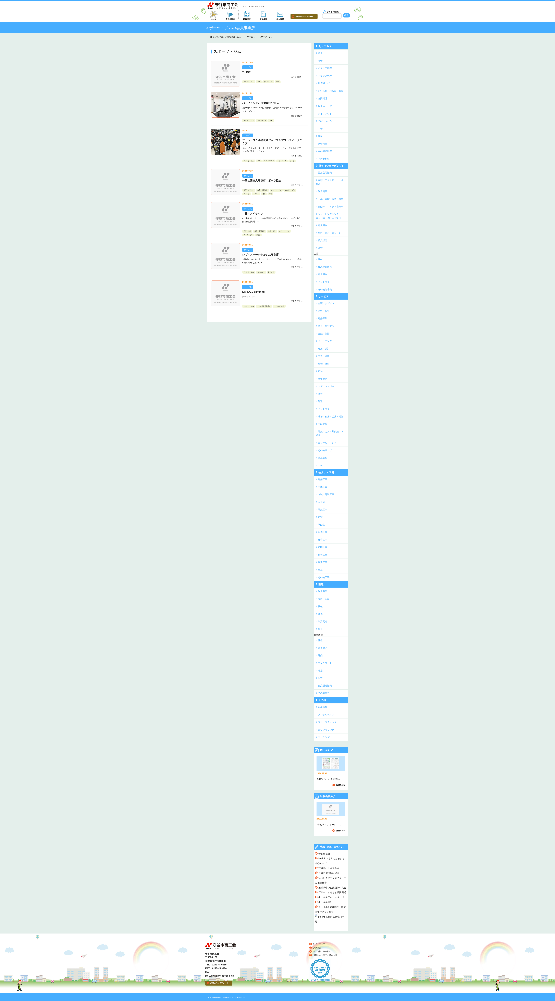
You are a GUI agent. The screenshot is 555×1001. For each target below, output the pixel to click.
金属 (320, 614)
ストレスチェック (327, 722)
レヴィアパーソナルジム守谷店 (260, 254)
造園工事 (322, 547)
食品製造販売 (325, 151)
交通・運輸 (324, 356)
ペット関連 (324, 282)
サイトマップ (319, 944)
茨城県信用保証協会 (328, 873)
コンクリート (325, 663)
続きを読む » (297, 77)
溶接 (320, 670)
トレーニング (268, 82)
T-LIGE (246, 72)
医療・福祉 (247, 231)
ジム (258, 82)
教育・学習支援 (262, 190)
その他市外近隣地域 (263, 306)
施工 (320, 570)
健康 (263, 194)
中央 (277, 82)
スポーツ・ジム (266, 37)
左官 (320, 517)
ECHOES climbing (253, 291)
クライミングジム (250, 296)
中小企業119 (324, 902)
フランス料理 (325, 76)
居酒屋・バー (325, 83)
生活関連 (322, 621)
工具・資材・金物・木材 (330, 199)
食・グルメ (324, 46)
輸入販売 (322, 240)
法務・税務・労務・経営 (330, 416)
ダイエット (261, 272)
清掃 (320, 394)
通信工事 (322, 555)
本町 (271, 120)
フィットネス (261, 120)
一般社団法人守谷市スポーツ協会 (261, 180)
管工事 (321, 502)
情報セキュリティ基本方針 (325, 955)
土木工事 (322, 487)
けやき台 (271, 272)
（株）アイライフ (252, 213)
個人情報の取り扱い (322, 951)
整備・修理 (271, 231)
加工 (320, 629)
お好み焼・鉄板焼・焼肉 (330, 91)
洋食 (320, 61)
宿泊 (320, 371)
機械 (320, 259)
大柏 (270, 194)
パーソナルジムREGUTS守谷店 (260, 103)
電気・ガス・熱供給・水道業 (329, 433)
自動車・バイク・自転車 (330, 206)
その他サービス (290, 190)
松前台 (258, 235)
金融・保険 (324, 333)
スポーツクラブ (269, 161)
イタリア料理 (325, 68)
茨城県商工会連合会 (328, 868)
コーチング (324, 737)
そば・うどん (325, 121)
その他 (322, 700)
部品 (320, 655)
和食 (320, 53)
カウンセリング (326, 729)
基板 (320, 640)
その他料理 (324, 159)
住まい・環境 (326, 472)
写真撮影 (322, 458)
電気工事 (322, 509)
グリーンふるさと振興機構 (332, 892)
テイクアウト (325, 113)
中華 (320, 128)
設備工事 (322, 532)
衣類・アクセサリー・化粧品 (329, 182)
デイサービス (248, 235)
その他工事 (324, 577)
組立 (320, 678)
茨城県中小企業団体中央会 (332, 887)
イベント (256, 194)
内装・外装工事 (326, 494)
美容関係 (322, 424)
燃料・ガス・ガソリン (329, 233)
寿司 (320, 136)
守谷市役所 (324, 853)
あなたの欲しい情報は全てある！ (228, 37)
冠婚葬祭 (322, 318)
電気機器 (322, 225)
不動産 (321, 524)
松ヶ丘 (292, 161)
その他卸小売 (325, 289)
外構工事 (322, 539)
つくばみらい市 (279, 306)
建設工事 (322, 562)
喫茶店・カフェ (326, 106)
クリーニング (325, 341)
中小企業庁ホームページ (331, 897)
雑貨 (320, 248)
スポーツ (246, 194)
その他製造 (324, 693)
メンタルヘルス (326, 714)
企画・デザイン (249, 190)
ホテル (321, 465)
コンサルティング (327, 443)
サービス (251, 37)
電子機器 (322, 274)
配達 (320, 401)
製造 (321, 584)
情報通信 (322, 379)
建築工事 (322, 479)
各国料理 (322, 98)
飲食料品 (322, 143)
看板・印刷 (324, 599)
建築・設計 (324, 348)
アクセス (317, 948)
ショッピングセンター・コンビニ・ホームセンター (330, 216)
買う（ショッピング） (331, 165)
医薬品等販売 (325, 172)
